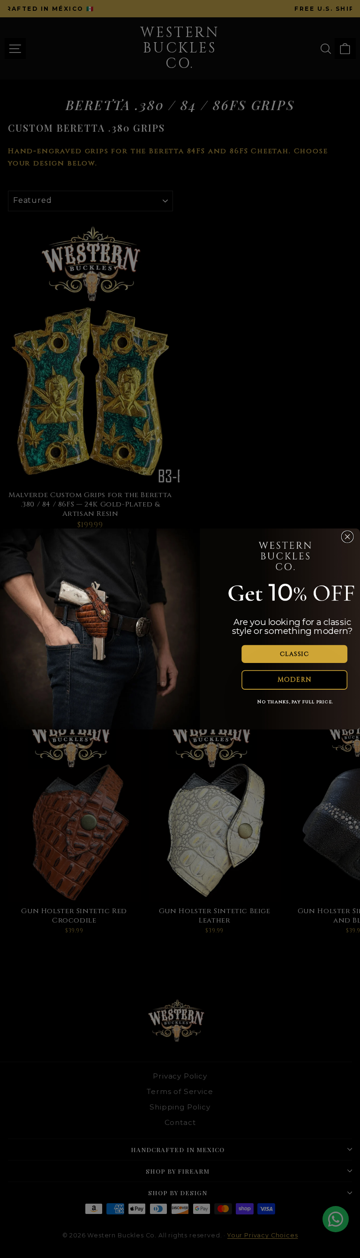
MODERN (295, 679)
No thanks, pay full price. (295, 702)
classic (294, 653)
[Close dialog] (347, 536)
